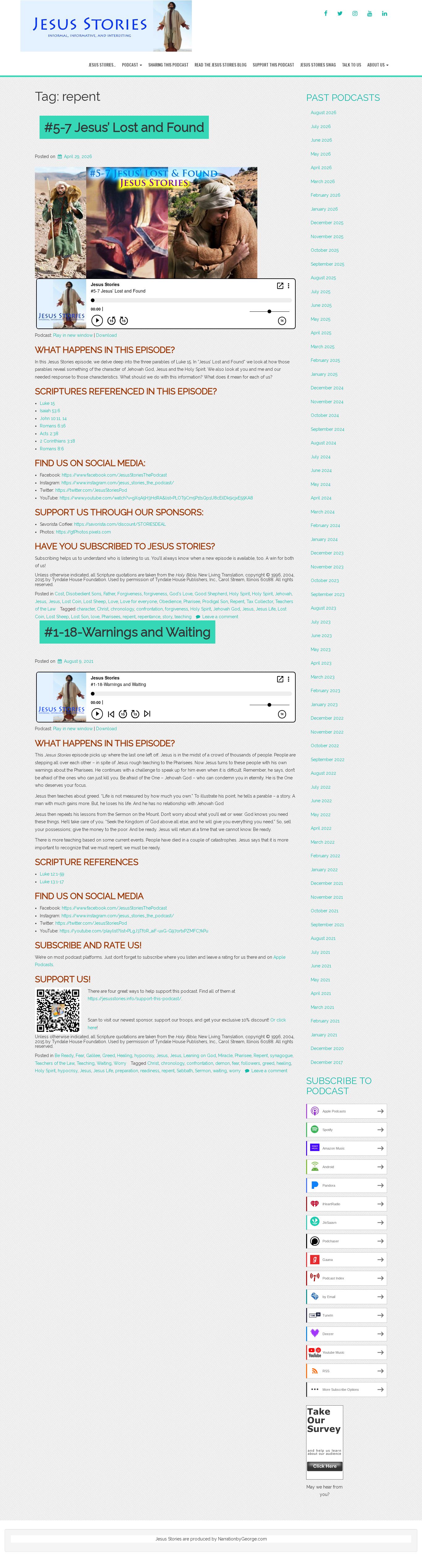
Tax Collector (260, 601)
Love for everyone (138, 601)
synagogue (281, 1055)
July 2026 (321, 126)
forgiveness (155, 593)
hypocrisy (144, 1055)
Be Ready (64, 1055)
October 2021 (324, 910)
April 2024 (321, 497)
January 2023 (324, 704)
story (167, 616)
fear (235, 1063)
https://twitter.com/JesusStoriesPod (91, 490)
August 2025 (323, 277)
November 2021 (327, 897)
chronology (122, 608)
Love (113, 601)
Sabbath (185, 1070)
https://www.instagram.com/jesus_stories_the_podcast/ (117, 482)
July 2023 (321, 621)
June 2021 (321, 965)
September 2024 (327, 429)
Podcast (130, 64)
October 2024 (325, 415)
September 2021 (327, 924)
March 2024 (323, 511)
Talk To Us (351, 64)
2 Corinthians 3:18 (57, 441)
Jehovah (283, 593)
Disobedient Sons (83, 593)
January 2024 (324, 539)
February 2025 (325, 360)
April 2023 (321, 663)
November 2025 (327, 236)
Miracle (225, 1055)
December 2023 (327, 553)
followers (250, 1063)
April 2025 (321, 332)
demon (222, 1063)
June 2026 (321, 140)
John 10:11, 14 (53, 418)
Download (106, 335)
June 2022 (321, 800)
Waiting (104, 1063)
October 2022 (325, 745)
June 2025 (321, 305)
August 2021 (323, 938)
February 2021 (325, 1020)
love (95, 616)
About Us (376, 64)
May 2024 (321, 484)
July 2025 (320, 291)
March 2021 (322, 1007)
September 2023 (327, 594)
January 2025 (324, 374)
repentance (149, 616)
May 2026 (321, 154)
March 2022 (323, 842)
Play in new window (73, 335)
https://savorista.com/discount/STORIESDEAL (120, 524)
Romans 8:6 (52, 448)
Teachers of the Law (54, 1063)
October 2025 (325, 250)
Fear (80, 1055)
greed (268, 1063)
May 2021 (320, 979)
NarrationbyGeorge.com (242, 1538)
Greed (108, 1055)
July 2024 (321, 456)
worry (235, 1070)
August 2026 (323, 112)
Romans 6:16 (53, 425)
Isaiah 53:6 (50, 410)
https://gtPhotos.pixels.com (83, 531)
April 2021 (321, 993)
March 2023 (323, 677)
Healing (124, 1055)
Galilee (93, 1055)
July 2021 (320, 952)
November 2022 (327, 732)
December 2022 (327, 718)
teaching (183, 616)
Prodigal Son (215, 601)
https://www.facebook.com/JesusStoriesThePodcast (114, 475)
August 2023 (323, 608)
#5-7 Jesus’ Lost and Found (124, 127)
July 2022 (321, 787)
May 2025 (320, 319)
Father (109, 593)
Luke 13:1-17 (52, 881)
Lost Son (80, 616)
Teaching (86, 1063)
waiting (220, 1070)
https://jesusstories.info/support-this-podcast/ (134, 998)
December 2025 (327, 222)
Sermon (203, 1070)
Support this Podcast (273, 64)
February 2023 (325, 690)
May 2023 (321, 649)
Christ (102, 608)
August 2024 (323, 442)
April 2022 (321, 828)
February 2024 (325, 525)
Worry (120, 1063)
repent (129, 616)
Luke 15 (47, 403)
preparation (126, 1070)
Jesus (40, 601)
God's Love (180, 593)
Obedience (170, 601)
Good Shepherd (211, 593)
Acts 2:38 (49, 433)
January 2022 (324, 869)
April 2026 (321, 167)
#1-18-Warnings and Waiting (127, 632)
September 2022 (327, 759)
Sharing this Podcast (168, 64)
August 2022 (323, 773)
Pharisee (192, 601)
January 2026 (324, 209)
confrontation (149, 608)
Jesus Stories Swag (318, 64)
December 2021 (327, 883)
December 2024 (327, 387)
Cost (59, 593)
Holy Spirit (239, 593)
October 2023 (325, 580)
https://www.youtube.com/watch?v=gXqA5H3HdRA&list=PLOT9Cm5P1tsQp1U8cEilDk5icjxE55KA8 (156, 497)
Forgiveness (129, 593)
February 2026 (325, 195)
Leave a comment (220, 616)
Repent (237, 601)
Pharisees (111, 616)
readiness (149, 1070)
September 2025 (327, 264)
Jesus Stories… (102, 64)
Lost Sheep (94, 601)
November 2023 (327, 566)
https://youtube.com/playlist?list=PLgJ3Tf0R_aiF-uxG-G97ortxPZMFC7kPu (134, 930)
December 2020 (327, 1048)
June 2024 (321, 470)
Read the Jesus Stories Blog (221, 64)
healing (283, 1063)
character (86, 608)
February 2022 (325, 855)
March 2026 (323, 181)
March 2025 (322, 346)
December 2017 (327, 1062)
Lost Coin (71, 601)
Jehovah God (226, 608)
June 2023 (321, 635)
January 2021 (324, 1034)
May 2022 (321, 814)
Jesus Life (266, 608)
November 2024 (327, 401)
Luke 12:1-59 (52, 874)
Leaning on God (200, 1055)
